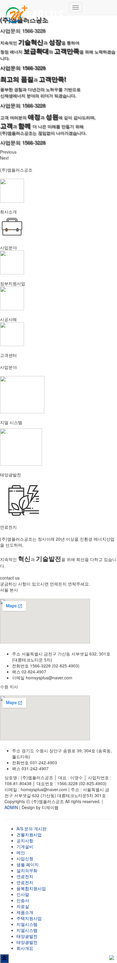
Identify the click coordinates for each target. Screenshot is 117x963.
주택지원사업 (29, 918)
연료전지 (24, 876)
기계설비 (24, 846)
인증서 (22, 900)
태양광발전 (27, 936)
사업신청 (24, 858)
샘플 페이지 (27, 864)
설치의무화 (27, 870)
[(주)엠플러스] (34, 7)
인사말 (22, 894)
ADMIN (11, 807)
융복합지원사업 (31, 888)
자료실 (22, 906)
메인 (20, 852)
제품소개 (24, 912)
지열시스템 (27, 924)
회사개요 (24, 948)
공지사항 (24, 840)
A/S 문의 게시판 (31, 828)
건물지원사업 (29, 834)
